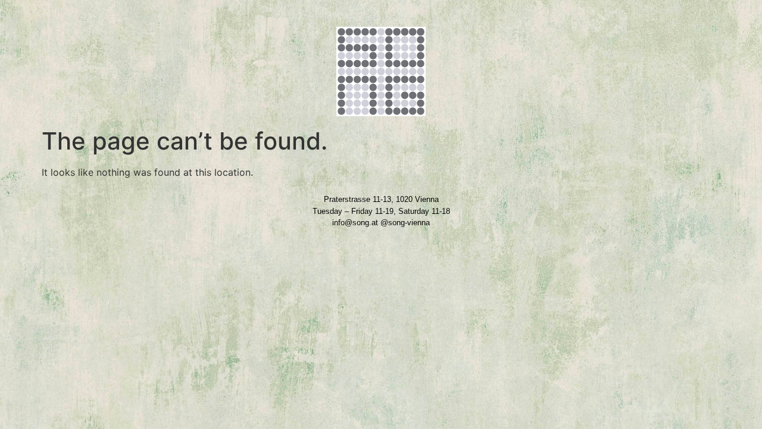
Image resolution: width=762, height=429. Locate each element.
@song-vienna (405, 222)
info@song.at (355, 222)
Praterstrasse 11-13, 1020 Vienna (381, 199)
